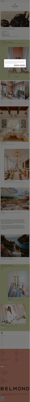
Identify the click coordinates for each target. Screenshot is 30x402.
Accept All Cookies (22, 65)
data (8, 61)
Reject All (16, 65)
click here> (15, 63)
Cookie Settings (7, 65)
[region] (15, 63)
